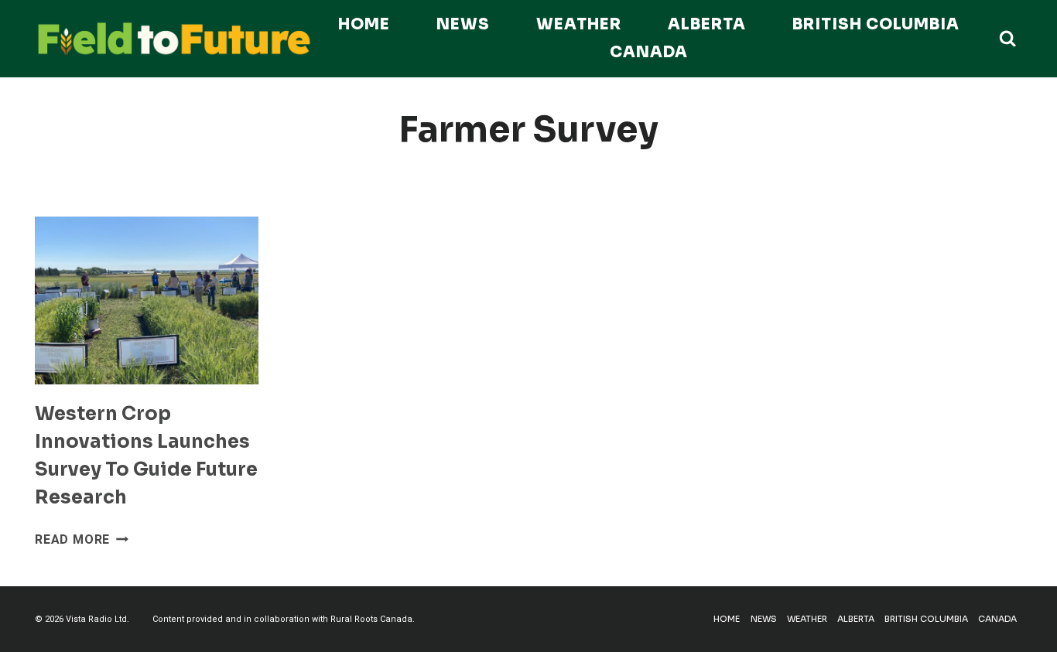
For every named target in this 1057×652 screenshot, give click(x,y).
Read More (81, 540)
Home (364, 24)
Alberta (707, 24)
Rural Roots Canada (371, 619)
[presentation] (146, 300)
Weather (578, 24)
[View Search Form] (1007, 38)
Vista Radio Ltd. (97, 619)
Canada (649, 52)
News (463, 24)
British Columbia (876, 24)
